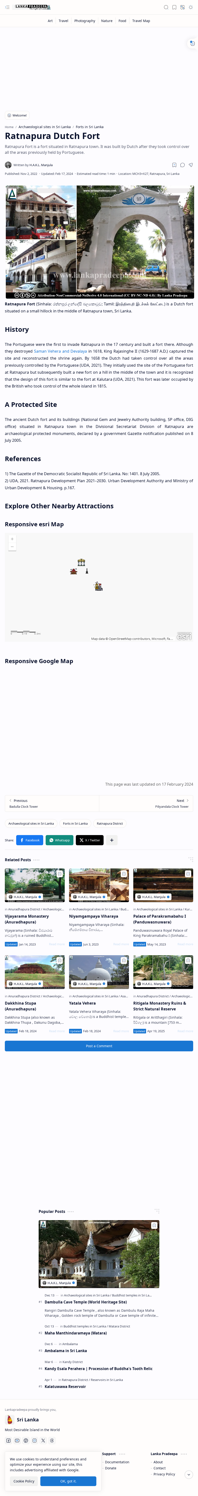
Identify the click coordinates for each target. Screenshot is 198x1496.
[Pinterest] (25, 1440)
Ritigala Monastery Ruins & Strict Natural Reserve (159, 1006)
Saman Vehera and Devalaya (60, 351)
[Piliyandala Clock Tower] (146, 803)
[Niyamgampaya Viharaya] (99, 885)
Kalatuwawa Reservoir (65, 1386)
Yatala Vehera (82, 1003)
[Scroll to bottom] (188, 1474)
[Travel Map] (141, 20)
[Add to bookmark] (60, 873)
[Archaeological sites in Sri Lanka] (31, 823)
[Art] (50, 20)
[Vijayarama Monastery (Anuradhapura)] (35, 885)
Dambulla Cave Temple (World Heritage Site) (86, 1302)
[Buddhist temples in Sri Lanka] (133, 1295)
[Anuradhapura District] (25, 909)
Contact (160, 1468)
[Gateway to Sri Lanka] (31, 7)
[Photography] (84, 20)
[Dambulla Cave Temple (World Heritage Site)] (99, 1254)
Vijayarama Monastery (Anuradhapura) (27, 919)
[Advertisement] (99, 66)
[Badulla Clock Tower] (52, 803)
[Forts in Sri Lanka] (75, 823)
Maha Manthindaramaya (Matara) (76, 1333)
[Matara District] (119, 1326)
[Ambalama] (70, 1344)
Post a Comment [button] (99, 1046)
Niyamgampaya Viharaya (93, 916)
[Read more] (57, 944)
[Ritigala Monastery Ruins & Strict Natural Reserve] (163, 972)
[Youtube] (17, 1440)
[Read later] (174, 165)
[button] (7, 7)
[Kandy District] (73, 1362)
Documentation (117, 1462)
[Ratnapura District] (110, 823)
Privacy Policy (164, 1474)
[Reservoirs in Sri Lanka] (107, 1380)
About (158, 1462)
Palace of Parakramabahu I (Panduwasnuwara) (159, 919)
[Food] (122, 20)
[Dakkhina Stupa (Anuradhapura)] (35, 972)
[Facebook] (8, 1440)
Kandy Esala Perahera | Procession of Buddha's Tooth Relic (99, 1368)
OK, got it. (68, 1481)
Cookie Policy (24, 1481)
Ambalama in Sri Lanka (66, 1350)
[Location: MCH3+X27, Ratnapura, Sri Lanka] (148, 173)
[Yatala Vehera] (99, 972)
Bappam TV (184, 1486)
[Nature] (107, 20)
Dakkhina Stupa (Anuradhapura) (20, 1006)
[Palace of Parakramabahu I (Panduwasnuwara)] (163, 885)
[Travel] (63, 20)
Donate (110, 1468)
